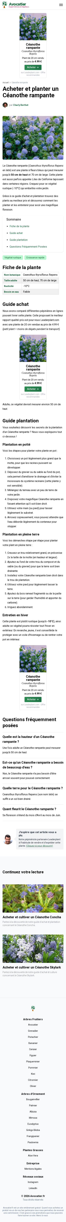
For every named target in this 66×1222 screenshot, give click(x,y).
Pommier (33, 1067)
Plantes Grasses (33, 1150)
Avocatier (33, 1024)
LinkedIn (33, 1188)
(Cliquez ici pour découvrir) (39, 846)
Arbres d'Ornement (33, 1093)
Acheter (31, 67)
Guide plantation (19, 239)
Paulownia (33, 1142)
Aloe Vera (33, 1155)
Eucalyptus (33, 1124)
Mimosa (33, 1117)
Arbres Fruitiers (33, 1019)
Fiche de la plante (19, 226)
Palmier (33, 1105)
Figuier (33, 1055)
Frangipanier (33, 1136)
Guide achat (16, 233)
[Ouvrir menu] (61, 5)
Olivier (33, 1086)
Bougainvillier (33, 1099)
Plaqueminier (33, 1061)
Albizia (33, 1111)
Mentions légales (33, 1169)
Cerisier (33, 1049)
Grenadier (33, 1031)
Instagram (33, 1182)
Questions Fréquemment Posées (28, 246)
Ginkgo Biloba (33, 1130)
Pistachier (33, 1037)
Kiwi (33, 1074)
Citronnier (33, 1080)
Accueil (6, 82)
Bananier (33, 1043)
